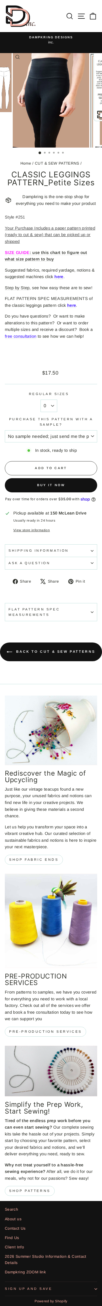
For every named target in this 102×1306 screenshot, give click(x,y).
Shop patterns (29, 1191)
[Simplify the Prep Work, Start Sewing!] (51, 1071)
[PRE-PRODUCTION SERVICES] (51, 921)
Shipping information (38, 550)
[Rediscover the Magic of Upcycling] (51, 730)
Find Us (12, 1238)
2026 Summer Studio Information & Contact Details (45, 1259)
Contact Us (15, 1228)
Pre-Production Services (45, 1032)
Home (25, 163)
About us (13, 1219)
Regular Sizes (49, 394)
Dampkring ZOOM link (25, 1272)
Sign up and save (28, 1288)
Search (11, 1209)
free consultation (20, 336)
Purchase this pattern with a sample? (51, 421)
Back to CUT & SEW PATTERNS (54, 652)
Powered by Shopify (51, 1301)
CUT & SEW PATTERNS (57, 163)
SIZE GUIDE (17, 252)
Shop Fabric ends (34, 860)
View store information (31, 530)
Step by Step (17, 287)
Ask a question (29, 563)
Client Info (14, 1247)
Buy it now (51, 485)
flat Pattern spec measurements (34, 611)
